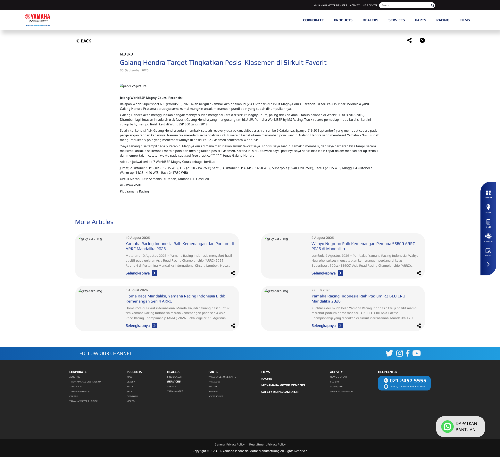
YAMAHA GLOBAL (78, 391)
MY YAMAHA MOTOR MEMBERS (330, 5)
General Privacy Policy (229, 444)
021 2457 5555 (408, 380)
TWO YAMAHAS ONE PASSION (85, 381)
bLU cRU (334, 381)
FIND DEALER (174, 376)
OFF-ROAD (132, 396)
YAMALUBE (214, 381)
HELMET (212, 386)
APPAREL (213, 391)
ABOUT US (74, 376)
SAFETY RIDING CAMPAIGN (279, 391)
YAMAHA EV (75, 386)
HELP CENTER (370, 5)
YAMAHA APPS (175, 391)
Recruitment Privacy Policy (267, 444)
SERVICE (171, 386)
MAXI (129, 376)
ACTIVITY (355, 5)
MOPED (131, 401)
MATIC (130, 386)
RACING (266, 378)
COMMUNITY (337, 386)
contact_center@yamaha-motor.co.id (407, 386)
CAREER (73, 396)
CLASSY (131, 381)
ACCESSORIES (215, 396)
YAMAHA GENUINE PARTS (222, 376)
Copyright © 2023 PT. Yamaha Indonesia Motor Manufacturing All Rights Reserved (250, 451)
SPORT (130, 391)
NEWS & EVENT (338, 376)
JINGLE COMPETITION (341, 391)
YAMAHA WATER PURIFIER (83, 401)
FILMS (265, 372)
